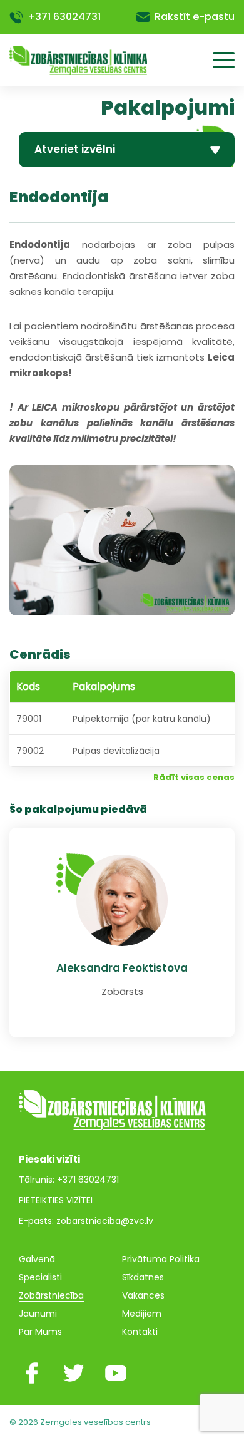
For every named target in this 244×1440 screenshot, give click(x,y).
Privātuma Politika (161, 1259)
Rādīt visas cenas (194, 777)
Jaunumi (38, 1313)
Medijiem (141, 1313)
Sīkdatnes (143, 1277)
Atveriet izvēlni (74, 149)
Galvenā (37, 1259)
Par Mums (40, 1331)
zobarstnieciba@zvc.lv (104, 1221)
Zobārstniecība (51, 1295)
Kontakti (140, 1331)
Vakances (143, 1295)
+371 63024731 (64, 16)
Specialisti (40, 1277)
